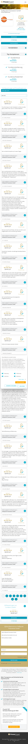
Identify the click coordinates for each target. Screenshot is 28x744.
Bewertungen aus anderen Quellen (21, 29)
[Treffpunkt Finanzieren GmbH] (7, 20)
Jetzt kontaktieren (14, 43)
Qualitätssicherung (13, 739)
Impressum (24, 739)
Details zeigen (21, 379)
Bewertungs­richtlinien (5, 739)
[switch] (15, 373)
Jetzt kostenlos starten (14, 726)
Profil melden (19, 672)
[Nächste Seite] (16, 599)
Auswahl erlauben (11, 385)
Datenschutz (19, 739)
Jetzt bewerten (14, 36)
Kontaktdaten (13, 48)
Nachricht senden (14, 660)
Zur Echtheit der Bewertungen (14, 33)
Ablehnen (22, 386)
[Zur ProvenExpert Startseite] (7, 2)
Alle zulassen (20, 382)
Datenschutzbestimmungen (13, 663)
